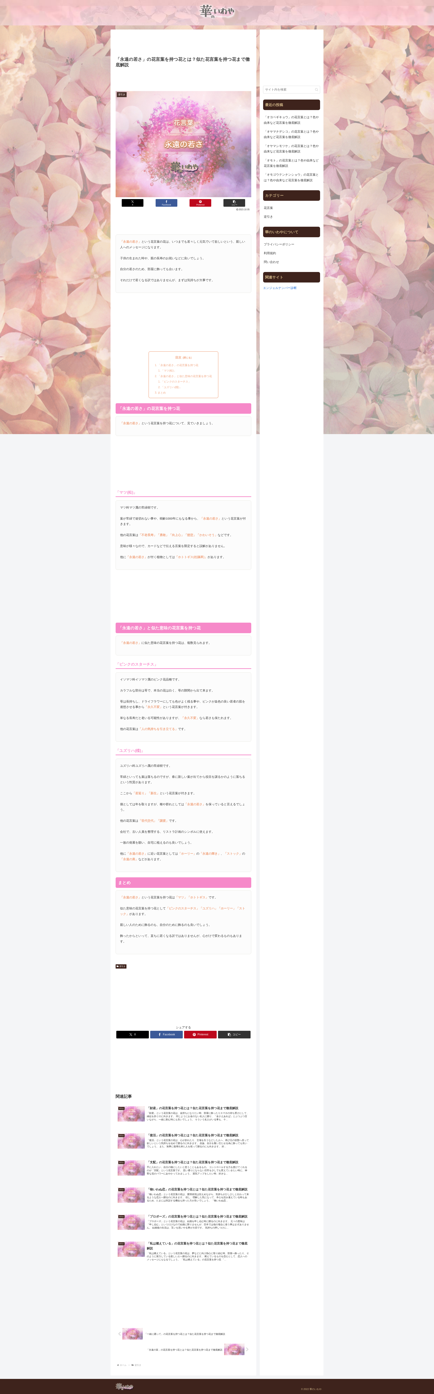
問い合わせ (271, 262)
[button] (234, 203)
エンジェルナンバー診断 (280, 288)
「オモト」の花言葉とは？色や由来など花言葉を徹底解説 (291, 163)
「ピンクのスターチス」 (176, 381)
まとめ (162, 392)
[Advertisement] (183, 43)
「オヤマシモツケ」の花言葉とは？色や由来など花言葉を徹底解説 (291, 148)
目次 (178, 357)
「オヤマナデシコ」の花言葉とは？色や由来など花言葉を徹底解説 (291, 134)
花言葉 (268, 208)
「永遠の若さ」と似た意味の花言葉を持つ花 (185, 376)
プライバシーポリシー (279, 244)
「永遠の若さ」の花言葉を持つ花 (178, 365)
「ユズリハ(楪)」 (171, 387)
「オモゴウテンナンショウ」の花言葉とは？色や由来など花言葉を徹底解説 (291, 177)
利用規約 (270, 253)
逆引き (122, 966)
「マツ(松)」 (168, 370)
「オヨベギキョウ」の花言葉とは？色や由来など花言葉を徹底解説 (291, 119)
